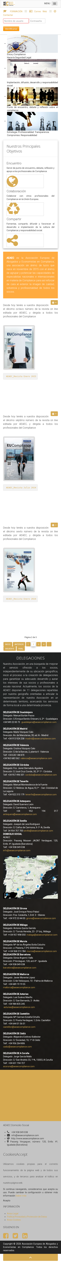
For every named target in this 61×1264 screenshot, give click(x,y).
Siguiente (9, 649)
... (49, 644)
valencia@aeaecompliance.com (36, 758)
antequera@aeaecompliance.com (20, 814)
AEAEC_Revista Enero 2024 (21, 599)
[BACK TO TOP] (30, 1257)
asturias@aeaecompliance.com (19, 1007)
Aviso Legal (12, 1213)
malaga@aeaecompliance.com (42, 935)
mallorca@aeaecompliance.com (19, 987)
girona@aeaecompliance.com (41, 918)
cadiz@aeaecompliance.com (17, 1046)
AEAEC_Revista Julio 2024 (21, 487)
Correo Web (40, 11)
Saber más (21, 1195)
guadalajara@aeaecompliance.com (38, 722)
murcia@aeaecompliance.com (42, 951)
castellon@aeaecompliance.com (19, 1027)
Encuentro (14, 163)
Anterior (19, 644)
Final (20, 649)
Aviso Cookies (14, 1220)
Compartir (14, 219)
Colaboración (16, 191)
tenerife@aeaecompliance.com (41, 794)
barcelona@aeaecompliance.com (19, 967)
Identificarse (11, 28)
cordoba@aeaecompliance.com (41, 775)
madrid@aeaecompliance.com (40, 738)
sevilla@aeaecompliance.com (38, 830)
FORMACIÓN (15, 11)
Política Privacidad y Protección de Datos (27, 1216)
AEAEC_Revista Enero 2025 (21, 376)
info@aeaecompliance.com (16, 850)
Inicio (7, 644)
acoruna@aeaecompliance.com (19, 1066)
